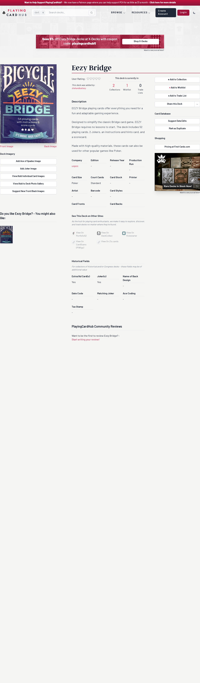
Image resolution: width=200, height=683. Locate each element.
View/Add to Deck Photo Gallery (28, 184)
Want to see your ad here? (154, 50)
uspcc (75, 166)
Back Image (50, 146)
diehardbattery (79, 88)
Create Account (163, 12)
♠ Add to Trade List (177, 96)
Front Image (6, 146)
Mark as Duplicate (177, 128)
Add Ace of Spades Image (28, 161)
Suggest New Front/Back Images (28, 191)
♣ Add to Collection (177, 80)
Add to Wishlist (177, 88)
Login (183, 12)
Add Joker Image (28, 169)
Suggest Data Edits (177, 121)
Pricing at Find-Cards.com (177, 147)
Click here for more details (163, 3)
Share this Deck (174, 104)
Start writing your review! (86, 340)
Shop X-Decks (141, 41)
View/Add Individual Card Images (28, 176)
